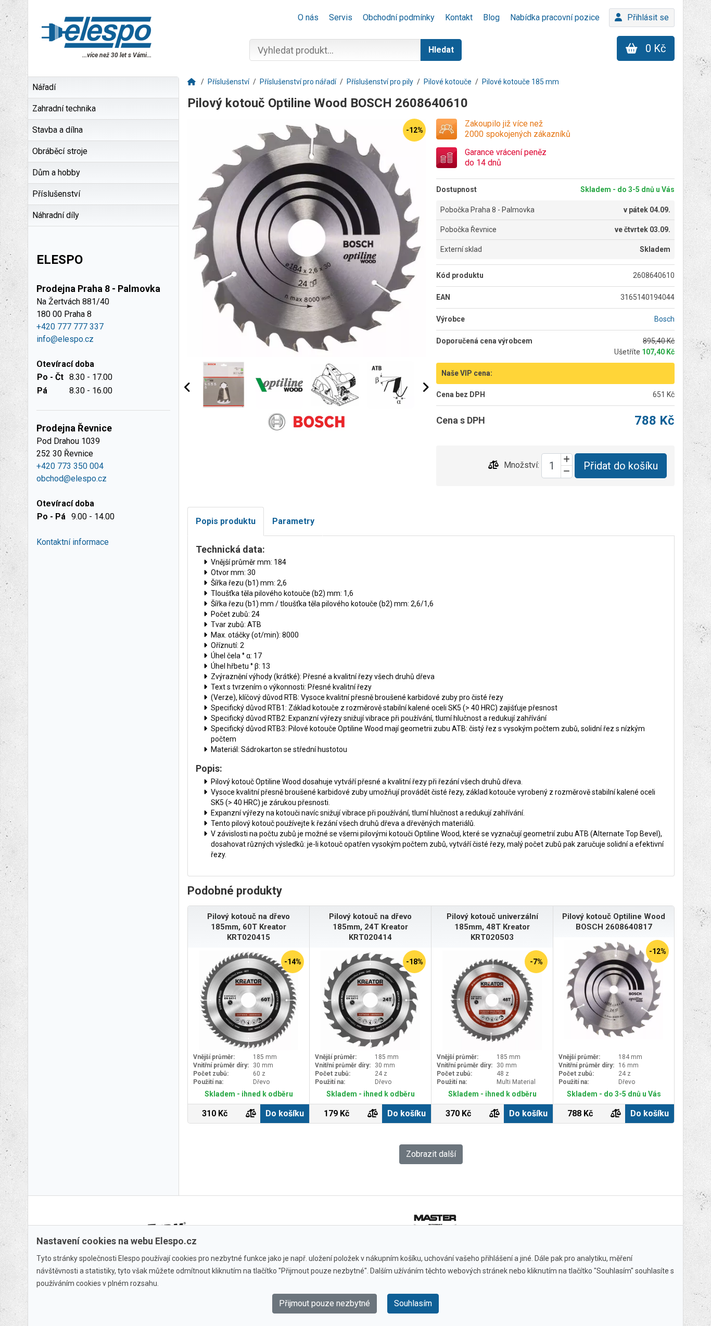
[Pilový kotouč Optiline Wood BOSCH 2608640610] (306, 238)
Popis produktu (226, 521)
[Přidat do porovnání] (493, 465)
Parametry (293, 521)
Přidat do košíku (620, 466)
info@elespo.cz (65, 339)
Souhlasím (413, 1303)
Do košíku (284, 1113)
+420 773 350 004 (70, 466)
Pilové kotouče (448, 82)
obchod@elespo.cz (71, 478)
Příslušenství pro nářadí (298, 82)
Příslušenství (228, 82)
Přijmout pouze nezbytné (324, 1303)
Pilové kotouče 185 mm (520, 82)
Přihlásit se (648, 17)
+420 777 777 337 (70, 327)
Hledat (441, 50)
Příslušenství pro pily (380, 82)
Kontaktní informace (72, 542)
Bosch (664, 319)
